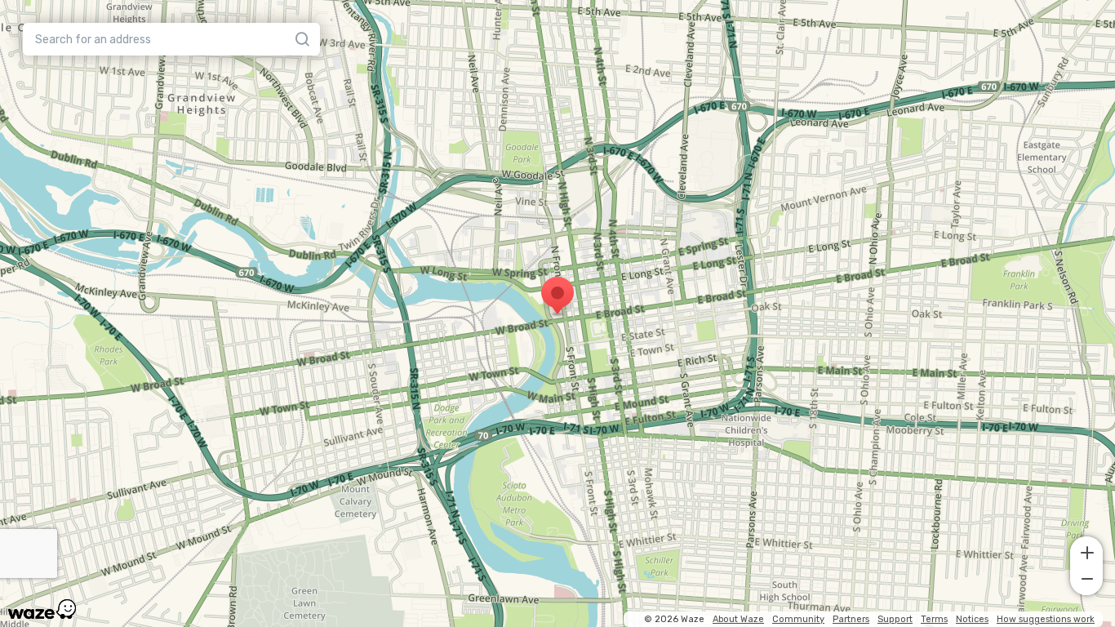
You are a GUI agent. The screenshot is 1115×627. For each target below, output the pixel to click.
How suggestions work (1046, 619)
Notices (972, 619)
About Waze (738, 619)
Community (798, 619)
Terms (934, 619)
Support (895, 619)
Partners (851, 619)
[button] (1086, 551)
